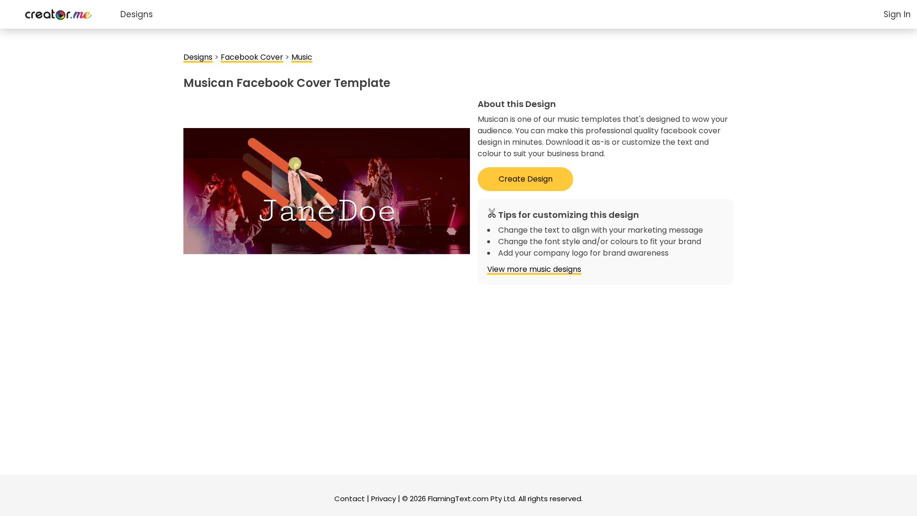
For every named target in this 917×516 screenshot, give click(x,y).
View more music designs (534, 269)
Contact (349, 499)
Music (301, 57)
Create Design (526, 178)
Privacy (383, 499)
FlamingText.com (458, 499)
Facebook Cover (252, 57)
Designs (136, 14)
